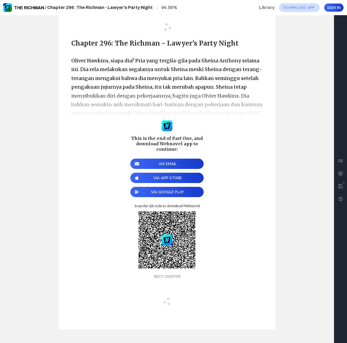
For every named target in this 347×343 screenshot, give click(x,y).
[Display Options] (340, 173)
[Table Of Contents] (340, 160)
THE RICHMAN (29, 7)
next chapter (167, 276)
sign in (333, 7)
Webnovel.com (7, 7)
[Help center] (340, 199)
